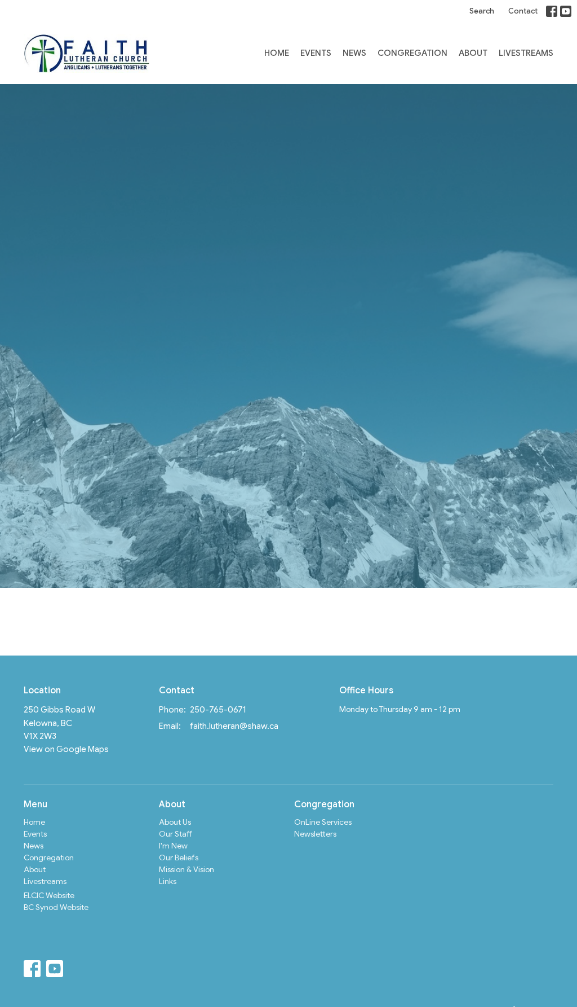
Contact (523, 11)
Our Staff (175, 834)
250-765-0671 (218, 710)
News (354, 53)
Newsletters (315, 834)
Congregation (412, 53)
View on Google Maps (66, 749)
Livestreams (526, 53)
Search (481, 11)
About (473, 53)
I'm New (173, 846)
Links (167, 881)
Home (276, 53)
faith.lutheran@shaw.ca (234, 726)
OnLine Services (323, 822)
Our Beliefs (178, 857)
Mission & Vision (186, 869)
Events (315, 53)
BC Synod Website (56, 907)
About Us (175, 822)
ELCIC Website (49, 895)
